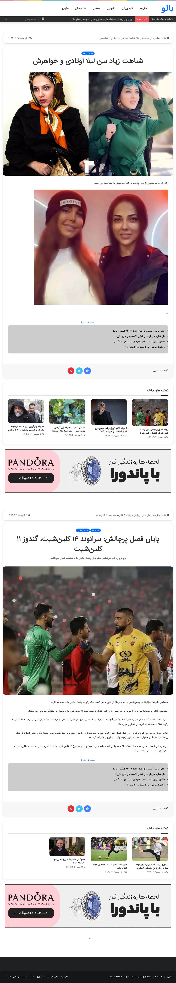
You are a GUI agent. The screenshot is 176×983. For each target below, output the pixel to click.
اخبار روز (143, 8)
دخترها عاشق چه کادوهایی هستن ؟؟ (145, 347)
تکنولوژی (111, 8)
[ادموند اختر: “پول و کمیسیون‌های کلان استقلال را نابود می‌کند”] (109, 412)
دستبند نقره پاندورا (88, 322)
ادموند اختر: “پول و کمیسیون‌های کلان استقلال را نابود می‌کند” (111, 429)
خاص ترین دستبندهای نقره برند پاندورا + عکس (139, 342)
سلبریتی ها (142, 38)
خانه (164, 38)
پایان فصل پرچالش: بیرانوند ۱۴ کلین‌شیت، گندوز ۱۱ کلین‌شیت (153, 431)
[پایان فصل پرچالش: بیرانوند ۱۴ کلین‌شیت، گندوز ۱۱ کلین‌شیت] (150, 412)
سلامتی (96, 8)
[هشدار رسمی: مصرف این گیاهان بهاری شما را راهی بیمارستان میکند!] (67, 411)
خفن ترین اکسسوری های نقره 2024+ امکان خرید (139, 331)
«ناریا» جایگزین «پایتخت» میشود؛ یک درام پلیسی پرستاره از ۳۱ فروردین (26, 428)
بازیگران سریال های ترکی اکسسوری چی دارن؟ (140, 336)
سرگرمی (65, 8)
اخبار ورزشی (127, 8)
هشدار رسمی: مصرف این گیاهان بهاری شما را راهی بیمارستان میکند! (68, 429)
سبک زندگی (80, 8)
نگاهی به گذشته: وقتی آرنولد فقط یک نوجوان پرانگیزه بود (106, 19)
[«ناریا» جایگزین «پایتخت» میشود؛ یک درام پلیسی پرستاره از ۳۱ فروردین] (26, 411)
